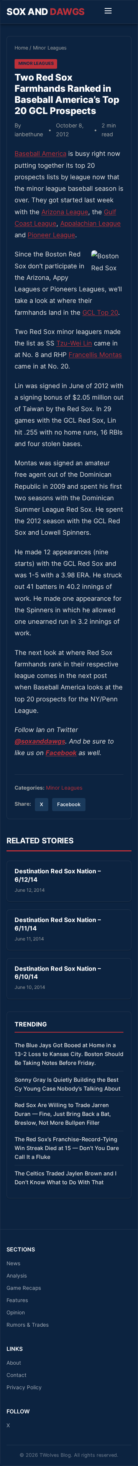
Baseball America (40, 153)
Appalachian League (90, 223)
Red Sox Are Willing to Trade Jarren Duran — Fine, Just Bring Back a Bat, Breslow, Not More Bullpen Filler (63, 1114)
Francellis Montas (95, 355)
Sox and (46, 11)
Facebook (68, 804)
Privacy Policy (24, 1387)
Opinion (16, 1312)
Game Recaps (24, 1288)
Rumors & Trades (28, 1325)
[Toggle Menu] (108, 12)
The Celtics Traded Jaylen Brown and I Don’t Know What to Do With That (66, 1177)
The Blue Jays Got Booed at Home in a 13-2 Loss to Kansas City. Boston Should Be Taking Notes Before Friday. (69, 1054)
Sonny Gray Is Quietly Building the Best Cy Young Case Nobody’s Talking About (67, 1084)
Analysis (17, 1276)
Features (17, 1300)
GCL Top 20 (100, 312)
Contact (16, 1375)
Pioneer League (51, 235)
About (14, 1363)
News (13, 1263)
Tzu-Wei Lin (74, 343)
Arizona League (64, 212)
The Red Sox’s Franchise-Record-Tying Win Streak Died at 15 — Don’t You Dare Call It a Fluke (67, 1148)
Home (21, 48)
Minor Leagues (50, 48)
